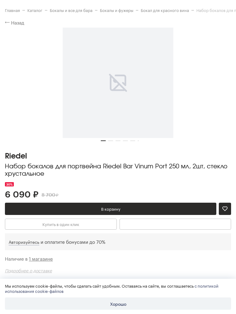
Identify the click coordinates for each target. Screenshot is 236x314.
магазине (41, 258)
